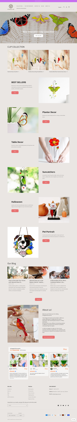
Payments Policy (31, 398)
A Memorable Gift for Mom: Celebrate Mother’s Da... (58, 281)
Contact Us (9, 389)
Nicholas (35, 368)
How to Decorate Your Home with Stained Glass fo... (17, 281)
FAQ (8, 394)
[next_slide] (68, 366)
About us (9, 391)
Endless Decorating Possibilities (35, 71)
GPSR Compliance (10, 396)
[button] (20, 6)
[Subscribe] (26, 405)
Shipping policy (31, 394)
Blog (8, 393)
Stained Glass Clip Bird (12, 71)
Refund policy (30, 389)
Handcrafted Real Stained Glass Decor (58, 71)
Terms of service (31, 393)
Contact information (32, 396)
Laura (14, 368)
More (15, 92)
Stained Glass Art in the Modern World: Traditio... (37, 281)
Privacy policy (30, 391)
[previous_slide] (8, 366)
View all (38, 299)
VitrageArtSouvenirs (13, 419)
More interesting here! (48, 337)
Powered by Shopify (19, 419)
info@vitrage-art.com (56, 394)
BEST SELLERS (38, 35)
